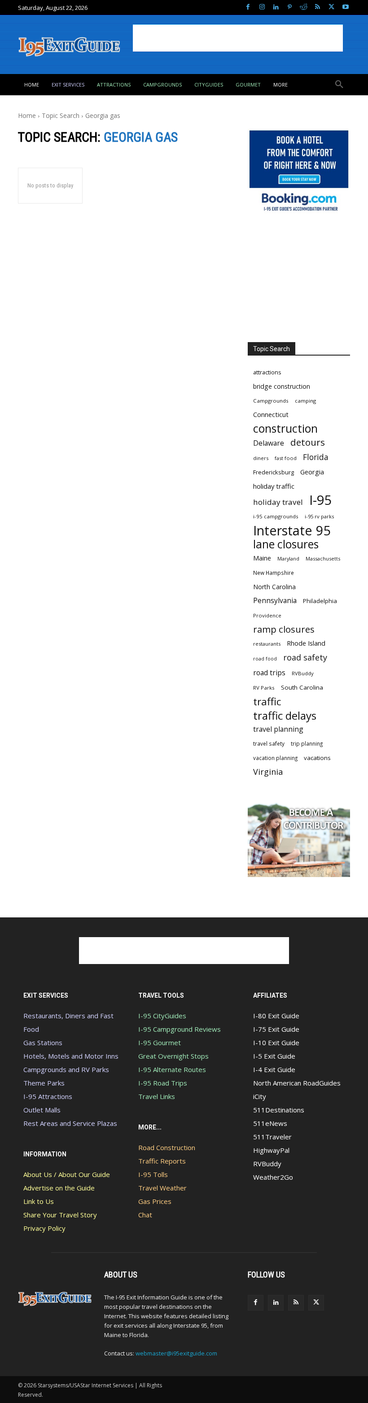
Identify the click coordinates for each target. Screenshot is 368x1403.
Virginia (268, 772)
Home (27, 115)
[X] (331, 7)
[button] (339, 85)
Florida (316, 457)
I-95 (320, 500)
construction (285, 428)
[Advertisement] (238, 38)
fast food (286, 458)
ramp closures (284, 629)
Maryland (288, 558)
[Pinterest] (289, 7)
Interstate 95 (292, 530)
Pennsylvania (275, 600)
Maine (262, 558)
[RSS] (317, 7)
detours (307, 442)
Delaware (268, 443)
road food (265, 659)
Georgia (312, 471)
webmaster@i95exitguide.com (176, 1353)
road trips (269, 673)
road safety (305, 657)
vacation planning (275, 757)
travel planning (278, 729)
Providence (267, 615)
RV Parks (264, 687)
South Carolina (302, 687)
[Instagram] (262, 7)
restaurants (266, 643)
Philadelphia (320, 601)
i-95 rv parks (319, 516)
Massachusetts (323, 558)
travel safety (269, 743)
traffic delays (284, 715)
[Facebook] (248, 7)
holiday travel (278, 502)
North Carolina (274, 586)
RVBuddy (303, 673)
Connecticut (271, 414)
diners (260, 458)
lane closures (286, 544)
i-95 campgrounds (275, 516)
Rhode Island (306, 643)
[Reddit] (303, 7)
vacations (317, 758)
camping (305, 400)
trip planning (307, 743)
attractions (267, 372)
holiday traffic (273, 486)
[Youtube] (345, 7)
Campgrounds (271, 400)
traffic (267, 701)
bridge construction (281, 386)
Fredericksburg (273, 472)
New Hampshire (273, 572)
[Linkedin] (275, 7)
